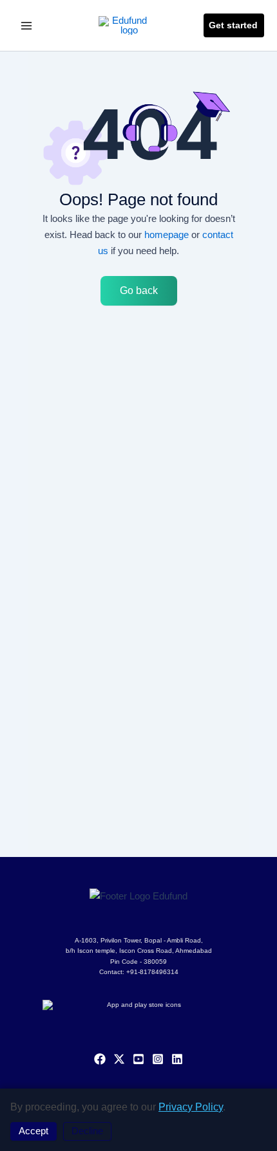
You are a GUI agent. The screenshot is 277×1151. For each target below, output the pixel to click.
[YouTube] (138, 1059)
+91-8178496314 (152, 971)
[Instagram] (158, 1059)
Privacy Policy (190, 1106)
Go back (139, 290)
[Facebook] (100, 1059)
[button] (234, 26)
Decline (87, 1131)
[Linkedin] (177, 1059)
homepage (166, 234)
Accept (33, 1131)
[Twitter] (119, 1059)
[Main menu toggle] (26, 25)
